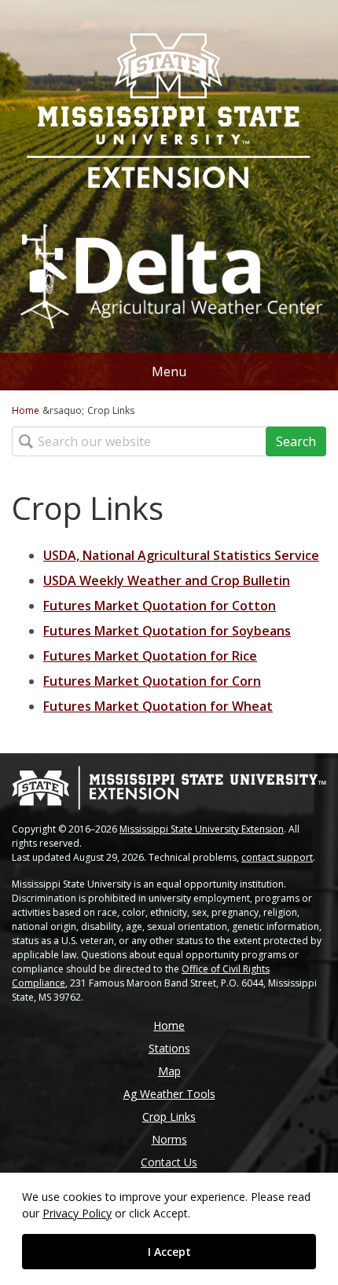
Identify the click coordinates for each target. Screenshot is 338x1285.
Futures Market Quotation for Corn (152, 681)
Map (169, 1071)
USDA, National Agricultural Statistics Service (181, 555)
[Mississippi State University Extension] (169, 112)
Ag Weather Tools (169, 1093)
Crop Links (169, 1116)
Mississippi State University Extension (201, 829)
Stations (169, 1048)
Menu (169, 371)
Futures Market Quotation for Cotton (159, 605)
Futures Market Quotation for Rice (150, 655)
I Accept (169, 1251)
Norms (169, 1139)
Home (25, 410)
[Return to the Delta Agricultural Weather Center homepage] (169, 268)
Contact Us (169, 1162)
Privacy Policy (77, 1213)
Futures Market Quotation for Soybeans (167, 630)
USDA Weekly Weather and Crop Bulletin (166, 580)
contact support (277, 857)
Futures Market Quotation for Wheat (158, 706)
